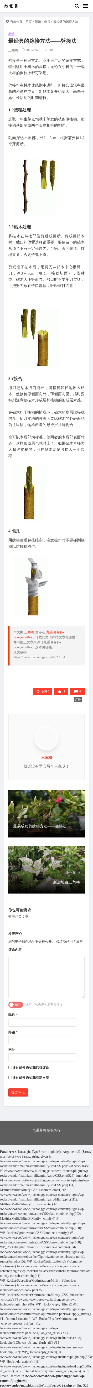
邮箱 (13, 1032)
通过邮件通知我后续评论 (30, 1068)
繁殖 (38, 21)
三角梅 (13, 50)
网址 (11, 1049)
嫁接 (47, 21)
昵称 (13, 1015)
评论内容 (15, 949)
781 (50, 50)
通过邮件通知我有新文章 (30, 1078)
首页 (29, 21)
